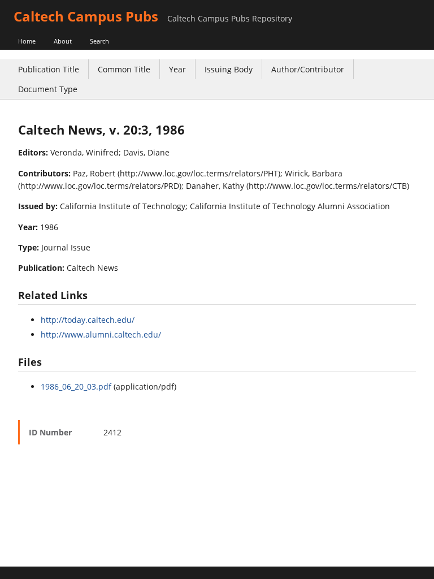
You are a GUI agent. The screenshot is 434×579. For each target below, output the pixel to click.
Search (99, 41)
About (63, 41)
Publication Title (48, 69)
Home (27, 41)
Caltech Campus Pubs (86, 16)
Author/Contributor (307, 69)
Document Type (47, 89)
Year (177, 69)
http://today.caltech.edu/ (87, 319)
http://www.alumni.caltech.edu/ (101, 334)
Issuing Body (229, 69)
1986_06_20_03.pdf (76, 386)
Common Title (124, 69)
